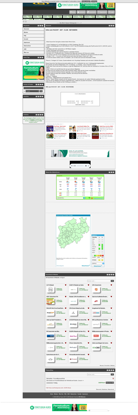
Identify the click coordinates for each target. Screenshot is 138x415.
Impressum (27, 42)
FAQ (25, 35)
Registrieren (103, 12)
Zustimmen (94, 1)
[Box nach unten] (40, 25)
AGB (25, 49)
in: (24, 91)
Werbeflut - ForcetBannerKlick (55, 378)
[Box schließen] (42, 25)
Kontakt (26, 39)
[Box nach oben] (38, 25)
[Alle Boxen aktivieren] (26, 21)
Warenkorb (111, 389)
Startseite (26, 29)
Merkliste (104, 389)
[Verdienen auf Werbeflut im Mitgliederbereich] (98, 410)
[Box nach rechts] (40, 84)
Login (112, 12)
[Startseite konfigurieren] (23, 21)
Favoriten (107, 365)
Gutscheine (92, 12)
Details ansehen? (86, 1)
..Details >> (80, 380)
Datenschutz (27, 45)
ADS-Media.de (81, 396)
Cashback (82, 12)
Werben (26, 32)
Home (73, 12)
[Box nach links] (107, 274)
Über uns (26, 52)
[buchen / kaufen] (36, 96)
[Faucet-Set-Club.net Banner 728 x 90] (80, 156)
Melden (113, 365)
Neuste (102, 365)
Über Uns (61, 394)
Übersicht (98, 389)
